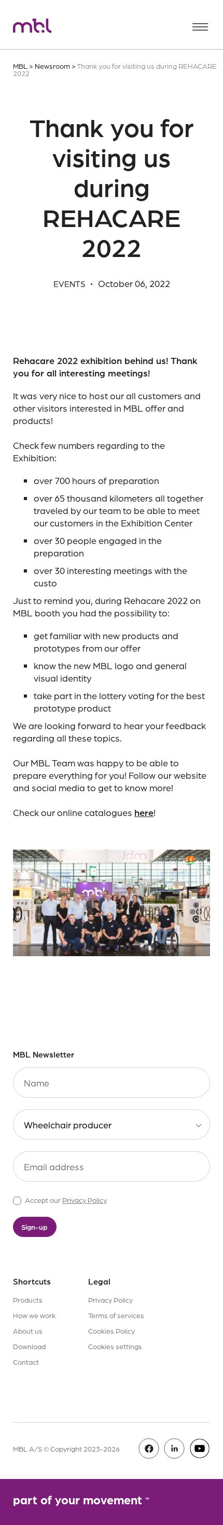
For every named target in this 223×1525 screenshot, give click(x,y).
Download (29, 1346)
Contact (26, 1361)
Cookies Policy (111, 1330)
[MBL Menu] (200, 27)
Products (28, 1299)
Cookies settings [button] (115, 1346)
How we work (34, 1315)
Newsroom (52, 65)
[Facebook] (148, 1448)
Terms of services (116, 1315)
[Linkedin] (174, 1448)
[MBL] (32, 27)
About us (28, 1330)
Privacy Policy (84, 1199)
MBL (20, 65)
